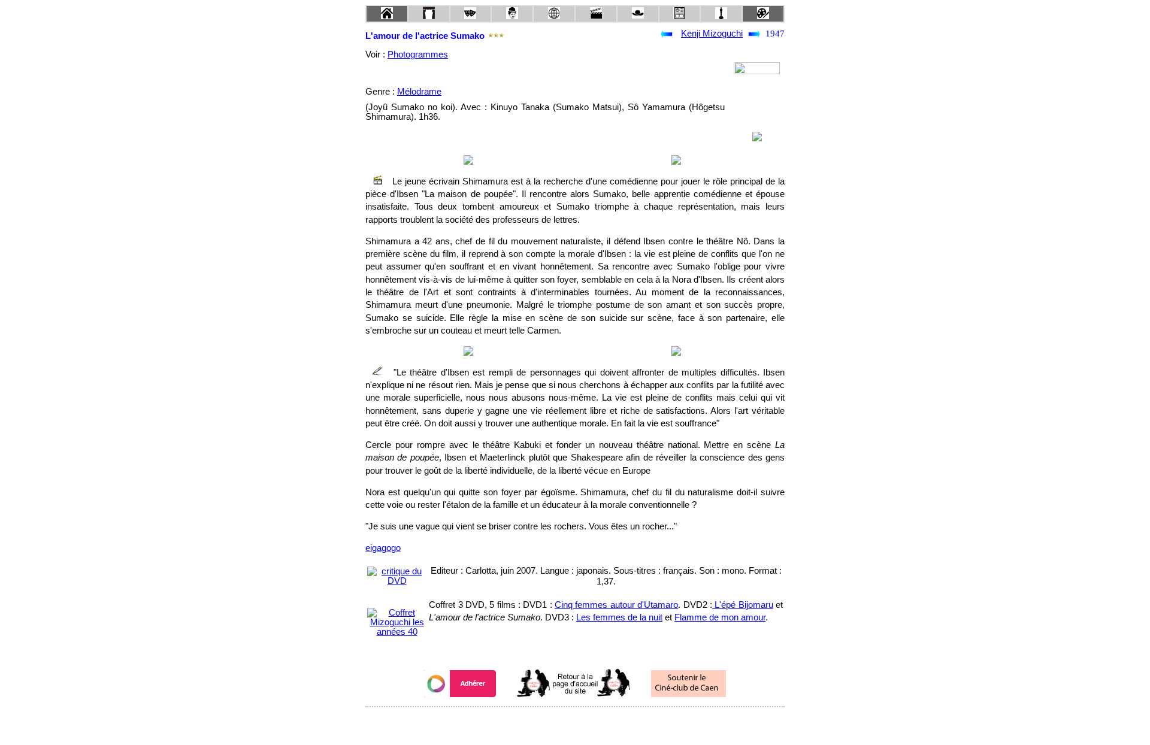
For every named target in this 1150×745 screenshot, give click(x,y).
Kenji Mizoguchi (712, 33)
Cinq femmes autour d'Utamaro (616, 605)
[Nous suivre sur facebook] (552, 723)
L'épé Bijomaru (742, 605)
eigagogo (383, 548)
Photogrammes (418, 54)
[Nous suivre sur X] (575, 723)
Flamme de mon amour (719, 617)
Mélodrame (419, 91)
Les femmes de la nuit (619, 617)
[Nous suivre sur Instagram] (598, 723)
